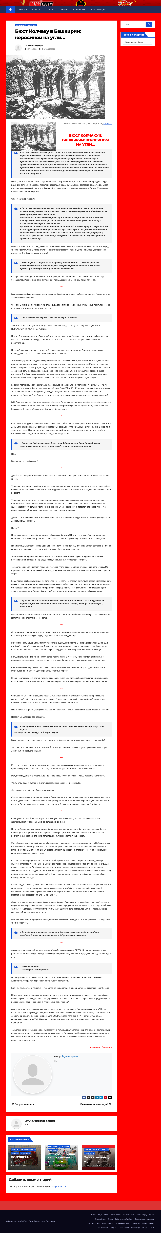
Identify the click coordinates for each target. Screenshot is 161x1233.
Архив (64, 10)
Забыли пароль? (108, 1223)
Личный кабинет (148, 1223)
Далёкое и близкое (92, 1149)
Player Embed (103, 1215)
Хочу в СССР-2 (148, 1228)
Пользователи (102, 1228)
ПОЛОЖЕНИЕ (21, 1157)
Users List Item (128, 1215)
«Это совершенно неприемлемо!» (61, 1155)
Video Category (141, 1215)
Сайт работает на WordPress (17, 1221)
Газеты (36, 10)
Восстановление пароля (144, 1219)
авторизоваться (58, 1186)
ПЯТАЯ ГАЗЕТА (31, 25)
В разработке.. (100, 1219)
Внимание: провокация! (94, 1104)
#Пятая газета (48, 49)
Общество (15, 1149)
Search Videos (115, 1215)
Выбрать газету (94, 1223)
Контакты (79, 10)
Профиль (113, 1228)
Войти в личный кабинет (124, 1219)
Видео (51, 10)
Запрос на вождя (24, 1104)
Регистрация (98, 10)
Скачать (108, 123)
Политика (15, 1153)
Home (93, 1215)
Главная (22, 10)
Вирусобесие (53, 1146)
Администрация (35, 46)
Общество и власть (28, 1149)
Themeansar (50, 1221)
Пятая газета (124, 1228)
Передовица (20, 25)
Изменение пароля (123, 1223)
